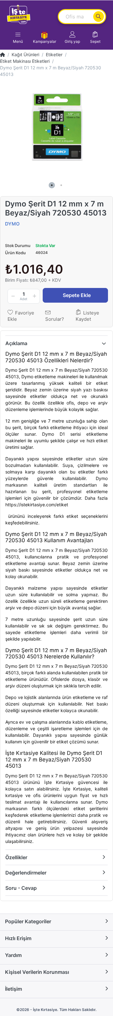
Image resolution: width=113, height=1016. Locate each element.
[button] (72, 37)
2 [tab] (61, 185)
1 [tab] (52, 185)
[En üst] (2, 54)
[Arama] (98, 16)
